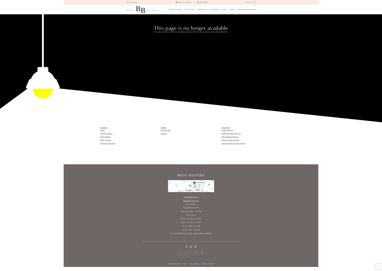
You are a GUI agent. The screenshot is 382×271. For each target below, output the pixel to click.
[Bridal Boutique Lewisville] (141, 9)
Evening (164, 134)
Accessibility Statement (208, 264)
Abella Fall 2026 (227, 130)
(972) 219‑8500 (191, 204)
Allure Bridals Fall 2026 (230, 137)
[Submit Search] (127, 2)
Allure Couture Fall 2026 (230, 140)
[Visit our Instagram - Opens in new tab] (191, 246)
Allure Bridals (105, 137)
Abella (102, 130)
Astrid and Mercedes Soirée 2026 (233, 144)
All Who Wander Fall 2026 (231, 134)
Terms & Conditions (194, 264)
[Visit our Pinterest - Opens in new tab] (195, 246)
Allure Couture (105, 140)
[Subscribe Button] (202, 252)
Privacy (185, 264)
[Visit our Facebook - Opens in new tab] (186, 246)
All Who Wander (106, 134)
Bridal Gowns (166, 130)
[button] (248, 2)
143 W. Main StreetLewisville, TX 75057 (191, 199)
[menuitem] (183, 2)
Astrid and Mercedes (107, 144)
